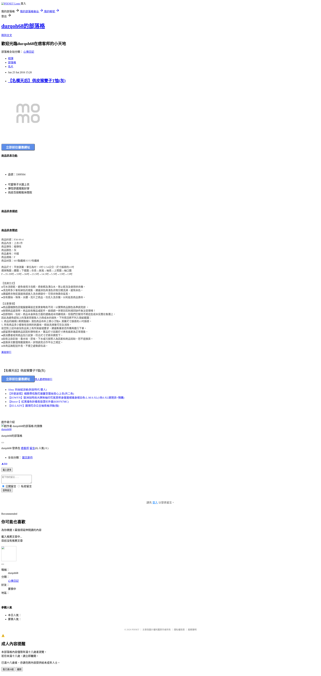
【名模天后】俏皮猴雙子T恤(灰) (37, 80)
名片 (10, 66)
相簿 (10, 58)
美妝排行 (6, 352)
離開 (19, 669)
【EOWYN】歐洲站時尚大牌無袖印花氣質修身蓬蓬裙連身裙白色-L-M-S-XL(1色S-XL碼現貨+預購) (66, 397)
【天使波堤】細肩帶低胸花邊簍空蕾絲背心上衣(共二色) (41, 393)
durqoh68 (6, 429)
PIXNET (135, 629)
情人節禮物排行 (43, 379)
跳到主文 (6, 35)
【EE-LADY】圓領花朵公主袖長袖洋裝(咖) (33, 405)
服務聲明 (192, 629)
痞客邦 (25, 448)
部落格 (12, 62)
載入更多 (7, 470)
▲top (4, 463)
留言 (32, 448)
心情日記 (28, 51)
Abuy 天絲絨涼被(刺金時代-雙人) (27, 389)
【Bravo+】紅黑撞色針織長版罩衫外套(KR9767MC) (38, 401)
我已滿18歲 (8, 669)
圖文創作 (27, 457)
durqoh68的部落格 (23, 26)
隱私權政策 (179, 629)
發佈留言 (7, 490)
